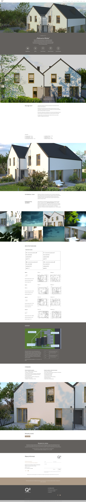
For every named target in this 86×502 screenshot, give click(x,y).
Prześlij (59, 469)
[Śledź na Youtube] (28, 471)
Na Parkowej (78, 1)
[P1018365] (32, 226)
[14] (11, 226)
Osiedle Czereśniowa (65, 1)
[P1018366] (53, 241)
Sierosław (81, 1)
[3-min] (53, 226)
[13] (75, 241)
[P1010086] (75, 226)
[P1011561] (11, 241)
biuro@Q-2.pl (28, 467)
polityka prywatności (27, 498)
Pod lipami (69, 1)
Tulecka (72, 1)
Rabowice (75, 1)
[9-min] (32, 241)
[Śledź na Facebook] (26, 471)
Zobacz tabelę (28, 436)
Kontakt (84, 1)
